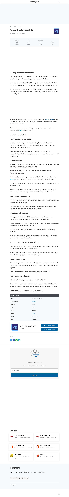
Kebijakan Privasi (28, 472)
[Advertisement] (34, 13)
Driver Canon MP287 (19, 435)
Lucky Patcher (17, 454)
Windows (17, 44)
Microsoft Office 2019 (45, 445)
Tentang (11, 472)
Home (11, 26)
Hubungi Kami (19, 472)
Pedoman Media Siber (39, 472)
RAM (20, 130)
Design (19, 26)
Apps (15, 26)
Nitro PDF (42, 454)
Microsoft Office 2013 (19, 445)
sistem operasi (49, 119)
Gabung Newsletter (34, 362)
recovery (12, 179)
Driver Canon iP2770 (45, 435)
